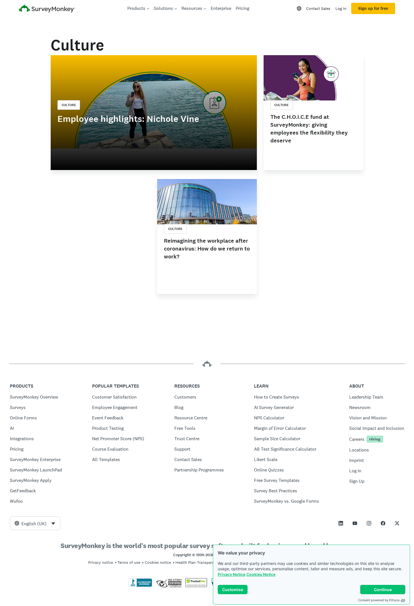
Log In (340, 8)
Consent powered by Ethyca (378, 600)
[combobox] (35, 523)
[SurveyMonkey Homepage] (47, 9)
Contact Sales (318, 8)
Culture (69, 105)
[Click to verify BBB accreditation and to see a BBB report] (140, 585)
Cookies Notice (260, 574)
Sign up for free (373, 8)
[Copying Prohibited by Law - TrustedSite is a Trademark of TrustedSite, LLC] (196, 585)
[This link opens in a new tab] (341, 523)
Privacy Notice (231, 574)
